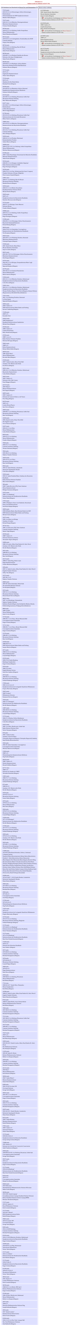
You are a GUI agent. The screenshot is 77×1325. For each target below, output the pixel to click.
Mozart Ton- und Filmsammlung (27, 7)
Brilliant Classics (67, 18)
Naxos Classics (66, 30)
